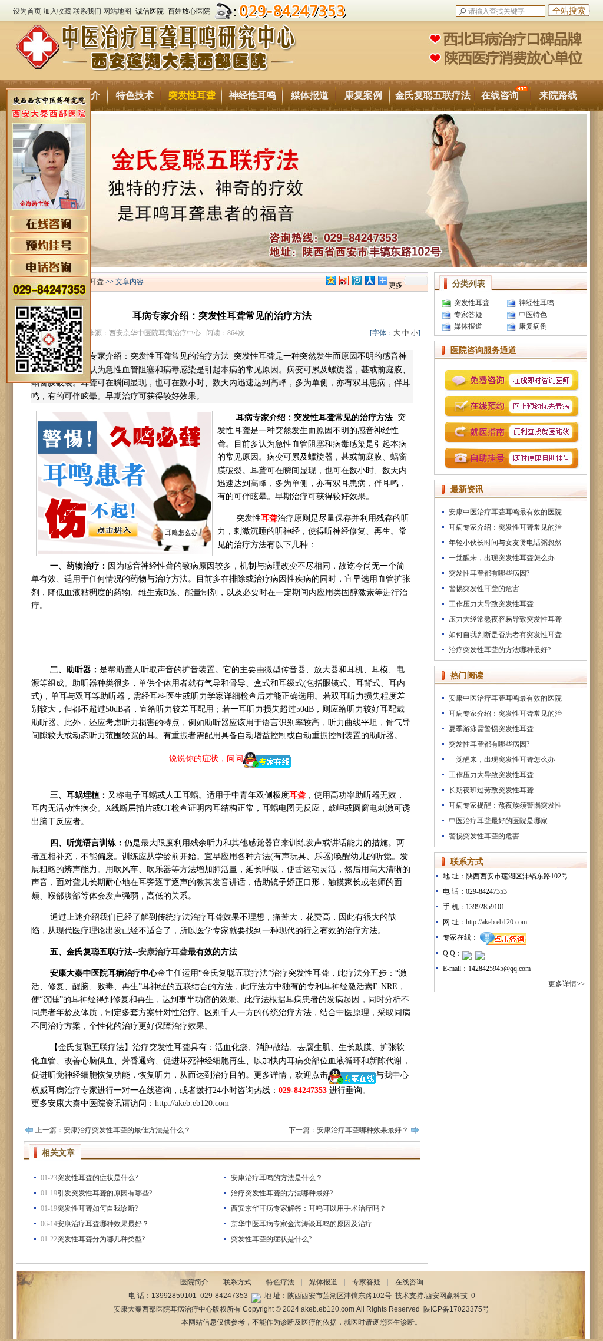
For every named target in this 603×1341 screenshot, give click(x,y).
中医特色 (533, 315)
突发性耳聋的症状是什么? (97, 1178)
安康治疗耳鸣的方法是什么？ (277, 1178)
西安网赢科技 (446, 1296)
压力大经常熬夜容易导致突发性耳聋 (505, 619)
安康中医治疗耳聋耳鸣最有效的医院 (505, 512)
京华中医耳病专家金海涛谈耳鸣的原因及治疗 (301, 1224)
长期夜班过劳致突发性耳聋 (491, 790)
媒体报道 (310, 95)
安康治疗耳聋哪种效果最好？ (103, 1224)
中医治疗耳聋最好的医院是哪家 (498, 821)
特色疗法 (280, 1282)
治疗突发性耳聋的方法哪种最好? (282, 1193)
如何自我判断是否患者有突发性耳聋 (505, 634)
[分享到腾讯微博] (356, 280)
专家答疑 (468, 315)
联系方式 (237, 1282)
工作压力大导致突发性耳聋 (491, 604)
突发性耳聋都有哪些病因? (489, 573)
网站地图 (117, 11)
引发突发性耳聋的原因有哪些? (104, 1193)
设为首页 (27, 11)
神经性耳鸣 (252, 95)
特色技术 (135, 95)
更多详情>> (567, 984)
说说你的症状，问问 (206, 758)
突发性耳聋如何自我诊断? (97, 1208)
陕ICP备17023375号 (456, 1309)
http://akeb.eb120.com (192, 1103)
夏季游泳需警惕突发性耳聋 (491, 729)
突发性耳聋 (192, 95)
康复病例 (533, 326)
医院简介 (194, 1282)
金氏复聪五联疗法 (433, 95)
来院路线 (558, 95)
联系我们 (87, 11)
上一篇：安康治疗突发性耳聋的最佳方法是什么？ (113, 1130)
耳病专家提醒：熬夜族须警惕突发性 (505, 805)
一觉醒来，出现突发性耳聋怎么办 (502, 558)
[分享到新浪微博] (343, 280)
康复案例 (363, 95)
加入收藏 (57, 11)
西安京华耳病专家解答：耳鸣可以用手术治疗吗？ (308, 1208)
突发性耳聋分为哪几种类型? (101, 1239)
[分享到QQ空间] (330, 280)
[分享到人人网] (369, 280)
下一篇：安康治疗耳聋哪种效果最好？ (349, 1130)
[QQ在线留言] (467, 953)
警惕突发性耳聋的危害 (484, 588)
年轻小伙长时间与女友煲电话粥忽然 (505, 543)
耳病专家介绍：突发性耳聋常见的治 (505, 527)
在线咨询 (500, 95)
